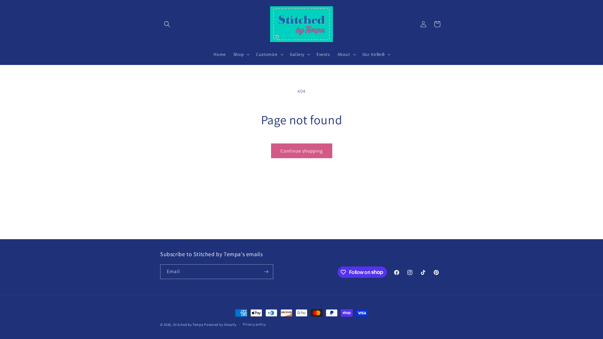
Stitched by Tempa (188, 324)
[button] (167, 24)
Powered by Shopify (220, 324)
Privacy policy (254, 324)
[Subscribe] (266, 271)
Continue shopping (301, 151)
